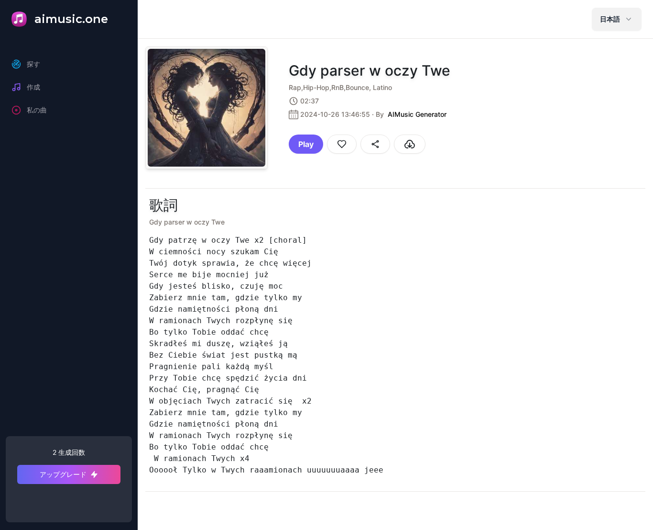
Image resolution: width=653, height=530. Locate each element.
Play (306, 144)
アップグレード (63, 474)
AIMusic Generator (417, 114)
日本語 (610, 19)
